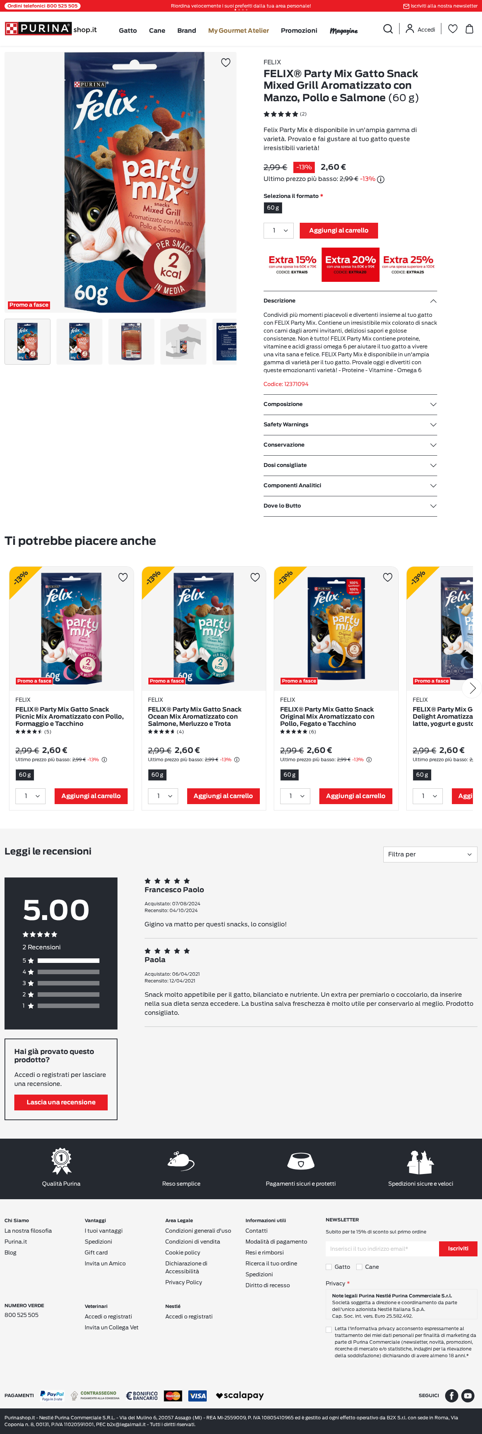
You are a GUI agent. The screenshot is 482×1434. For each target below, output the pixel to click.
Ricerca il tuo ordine (271, 1264)
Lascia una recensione (61, 1102)
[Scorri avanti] (472, 688)
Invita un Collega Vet (112, 1328)
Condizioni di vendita (192, 1242)
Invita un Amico (105, 1264)
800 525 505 (21, 1315)
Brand (186, 31)
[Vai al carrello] (469, 28)
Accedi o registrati (108, 1317)
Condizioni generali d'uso (198, 1231)
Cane (157, 31)
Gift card (96, 1253)
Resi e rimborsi (265, 1253)
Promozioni (299, 31)
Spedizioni (98, 1242)
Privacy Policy (183, 1282)
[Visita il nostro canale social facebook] (451, 1395)
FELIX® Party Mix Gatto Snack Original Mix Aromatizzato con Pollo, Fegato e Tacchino (327, 717)
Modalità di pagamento (276, 1242)
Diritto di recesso (268, 1285)
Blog (11, 1253)
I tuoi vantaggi (104, 1231)
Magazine (343, 30)
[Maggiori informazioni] (380, 179)
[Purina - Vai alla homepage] (51, 28)
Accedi (426, 30)
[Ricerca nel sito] (388, 28)
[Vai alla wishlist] (452, 28)
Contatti (257, 1231)
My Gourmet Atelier (238, 31)
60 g (273, 208)
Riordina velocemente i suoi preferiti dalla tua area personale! (241, 6)
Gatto (128, 31)
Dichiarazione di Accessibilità (186, 1267)
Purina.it (16, 1242)
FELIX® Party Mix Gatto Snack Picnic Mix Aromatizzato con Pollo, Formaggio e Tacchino (69, 717)
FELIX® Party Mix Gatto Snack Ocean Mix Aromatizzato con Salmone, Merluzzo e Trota (195, 717)
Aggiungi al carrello (339, 231)
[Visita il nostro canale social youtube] (467, 1395)
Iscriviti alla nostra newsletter (444, 6)
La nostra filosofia (28, 1231)
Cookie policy (182, 1253)
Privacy (335, 1283)
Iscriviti (458, 1249)
